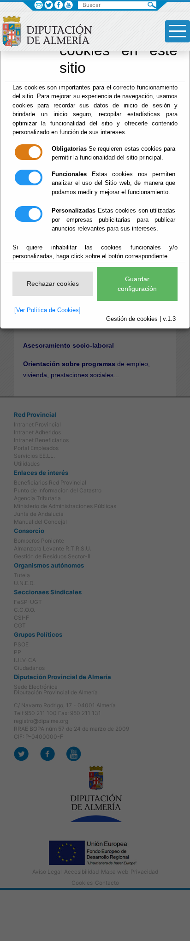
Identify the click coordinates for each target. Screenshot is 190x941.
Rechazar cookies (53, 283)
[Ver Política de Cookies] (47, 310)
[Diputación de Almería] (49, 30)
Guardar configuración (137, 283)
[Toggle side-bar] (177, 31)
